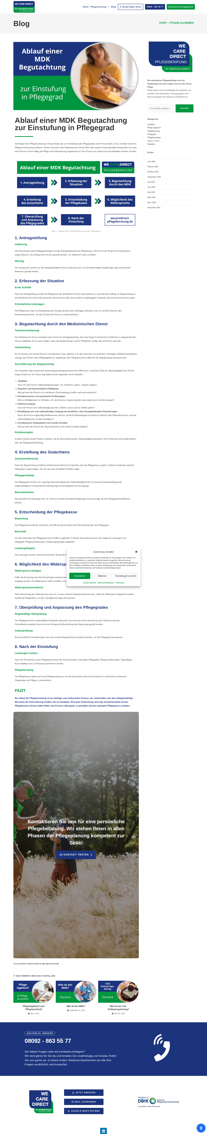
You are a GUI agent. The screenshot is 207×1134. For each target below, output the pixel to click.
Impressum (120, 583)
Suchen (184, 108)
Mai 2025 (151, 192)
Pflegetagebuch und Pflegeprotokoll (33, 1007)
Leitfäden (151, 124)
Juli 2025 (151, 182)
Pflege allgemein (182, 23)
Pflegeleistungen (154, 137)
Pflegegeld (151, 134)
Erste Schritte (34, 964)
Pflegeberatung (153, 131)
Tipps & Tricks (153, 141)
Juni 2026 (151, 162)
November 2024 (153, 208)
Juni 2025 (151, 187)
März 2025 (151, 202)
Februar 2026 (152, 167)
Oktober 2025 (152, 172)
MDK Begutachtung (50, 964)
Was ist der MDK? (76, 1006)
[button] (136, 551)
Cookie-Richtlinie (89, 583)
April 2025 (151, 197)
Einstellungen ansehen (125, 576)
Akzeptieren (79, 576)
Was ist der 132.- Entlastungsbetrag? (118, 1007)
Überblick (151, 144)
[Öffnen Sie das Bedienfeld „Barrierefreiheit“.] (201, 1128)
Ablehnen (102, 576)
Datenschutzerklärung (105, 583)
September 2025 (154, 177)
